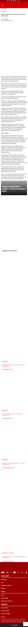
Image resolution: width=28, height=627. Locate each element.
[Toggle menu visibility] (2, 5)
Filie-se (3, 595)
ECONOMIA (4, 11)
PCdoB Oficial (4, 608)
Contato (3, 588)
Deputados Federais (6, 585)
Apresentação (4, 598)
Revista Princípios (5, 613)
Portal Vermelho (5, 610)
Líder (2, 582)
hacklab (16, 625)
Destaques (4, 579)
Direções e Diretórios (6, 601)
